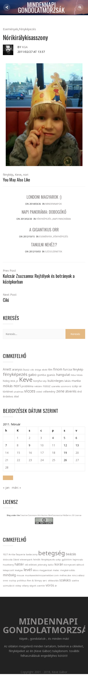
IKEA (12, 380)
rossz (47, 386)
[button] (8, 478)
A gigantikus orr (44, 229)
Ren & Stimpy (34, 580)
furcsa (67, 369)
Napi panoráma (62, 218)
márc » (16, 488)
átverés (71, 391)
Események (10, 29)
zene (60, 391)
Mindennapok (53, 203)
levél (28, 569)
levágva (19, 570)
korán (58, 564)
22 (18, 460)
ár (56, 585)
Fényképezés (27, 29)
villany (25, 585)
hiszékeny (8, 564)
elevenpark (26, 559)
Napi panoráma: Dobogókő (44, 212)
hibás (79, 374)
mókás (8, 386)
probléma (27, 386)
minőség (9, 575)
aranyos (17, 369)
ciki (32, 369)
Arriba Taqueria (17, 554)
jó (17, 380)
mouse (20, 575)
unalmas (18, 391)
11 (53, 445)
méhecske (65, 575)
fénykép (8, 175)
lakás (67, 381)
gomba (41, 375)
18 (53, 453)
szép (75, 386)
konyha (37, 380)
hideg (6, 380)
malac (56, 570)
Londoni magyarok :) (44, 197)
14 (6, 453)
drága (38, 369)
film (50, 369)
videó (39, 391)
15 (18, 453)
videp (18, 585)
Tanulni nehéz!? (44, 244)
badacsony (31, 554)
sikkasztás (53, 580)
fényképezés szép (51, 559)
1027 (5, 554)
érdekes (8, 396)
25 (53, 460)
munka (76, 381)
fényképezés (15, 374)
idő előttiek (31, 564)
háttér (19, 564)
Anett (7, 369)
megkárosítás (67, 570)
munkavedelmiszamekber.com (42, 575)
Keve (18, 175)
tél (80, 386)
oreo (5, 580)
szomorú (66, 386)
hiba (73, 374)
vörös (50, 585)
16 (30, 453)
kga (25, 47)
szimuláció (9, 585)
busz (26, 369)
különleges (55, 381)
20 (77, 453)
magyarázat (45, 570)
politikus (21, 580)
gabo (32, 374)
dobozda (7, 559)
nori (25, 175)
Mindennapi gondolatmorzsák (41, 7)
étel (16, 396)
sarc (45, 580)
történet (8, 391)
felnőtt (36, 559)
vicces (29, 391)
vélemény (49, 391)
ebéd (44, 369)
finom (57, 369)
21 (6, 460)
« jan (6, 488)
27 (77, 460)
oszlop (12, 580)
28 (6, 467)
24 (42, 460)
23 (30, 460)
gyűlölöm (67, 559)
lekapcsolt (8, 570)
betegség (51, 553)
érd (79, 391)
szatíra (75, 580)
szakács (65, 580)
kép (45, 381)
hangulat (63, 374)
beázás (71, 554)
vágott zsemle (37, 585)
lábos (35, 570)
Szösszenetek (53, 251)
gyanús (51, 375)
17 (42, 453)
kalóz (51, 564)
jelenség (42, 564)
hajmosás (78, 559)
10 (42, 445)
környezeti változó (74, 564)
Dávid (16, 559)
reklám (38, 386)
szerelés (55, 386)
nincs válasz (78, 575)
